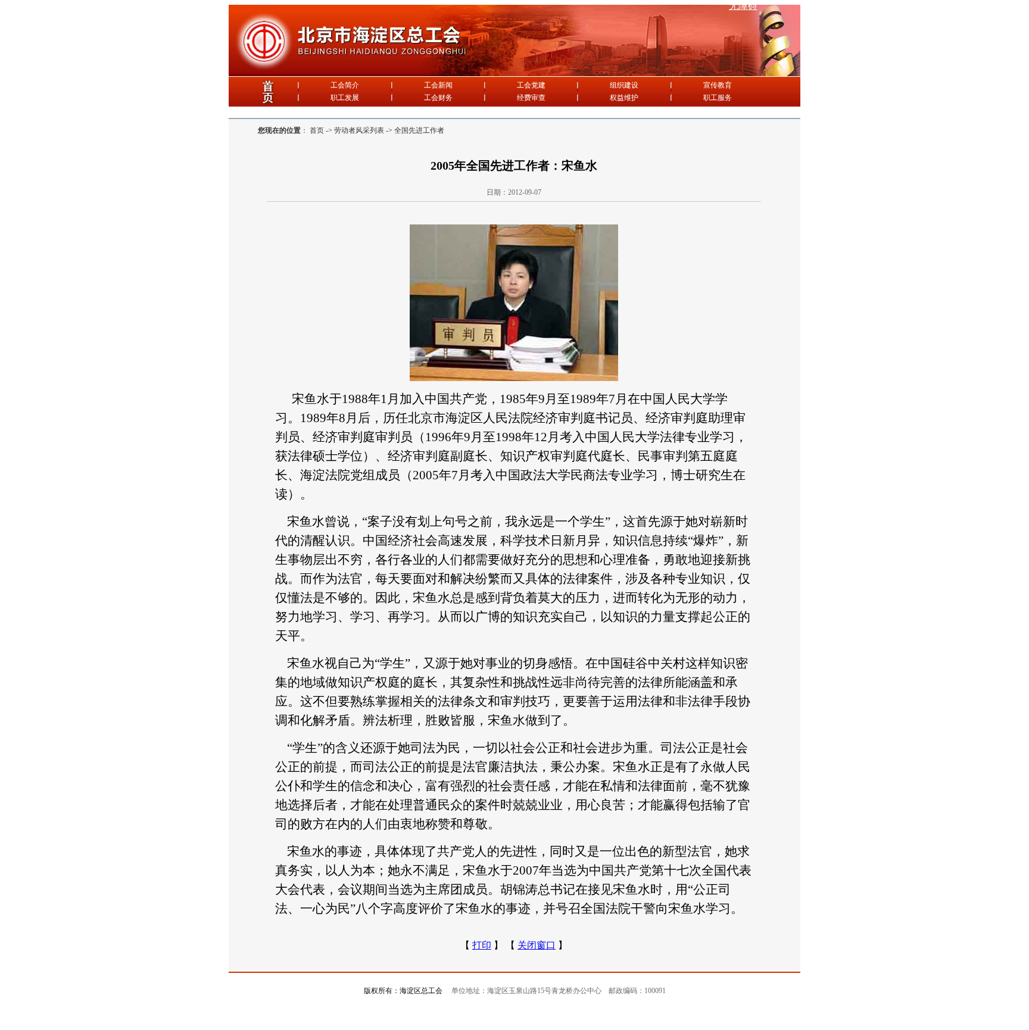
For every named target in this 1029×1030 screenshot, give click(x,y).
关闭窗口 (536, 945)
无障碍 (743, 6)
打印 (481, 945)
